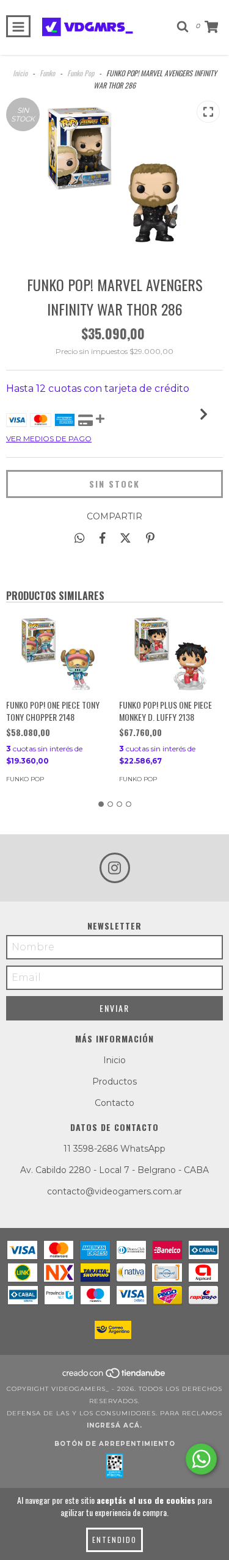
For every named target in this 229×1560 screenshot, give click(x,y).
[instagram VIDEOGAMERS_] (115, 868)
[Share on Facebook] (102, 537)
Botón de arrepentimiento (114, 1444)
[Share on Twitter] (125, 537)
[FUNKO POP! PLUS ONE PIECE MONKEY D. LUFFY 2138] (171, 654)
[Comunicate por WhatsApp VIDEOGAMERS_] (201, 1459)
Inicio (20, 73)
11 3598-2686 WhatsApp (114, 1148)
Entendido (114, 1539)
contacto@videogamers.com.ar (114, 1191)
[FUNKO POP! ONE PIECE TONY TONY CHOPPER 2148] (58, 654)
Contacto (114, 1102)
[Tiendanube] (114, 1377)
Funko (47, 73)
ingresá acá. (114, 1425)
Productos (114, 1081)
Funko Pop (80, 73)
